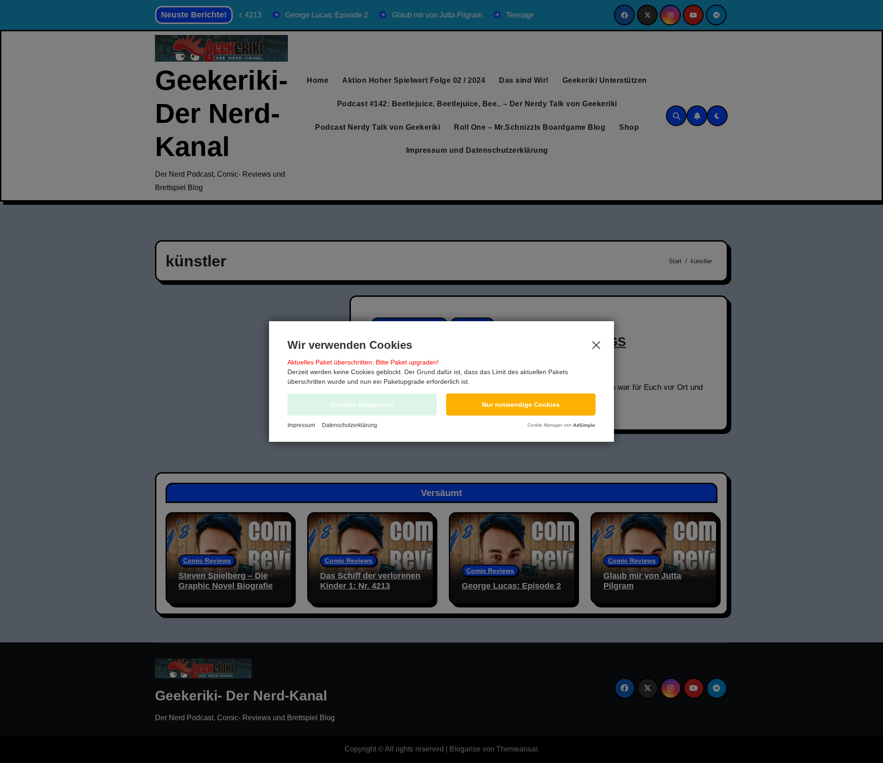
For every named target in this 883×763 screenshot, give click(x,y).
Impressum (301, 425)
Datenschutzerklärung (349, 425)
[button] (521, 404)
